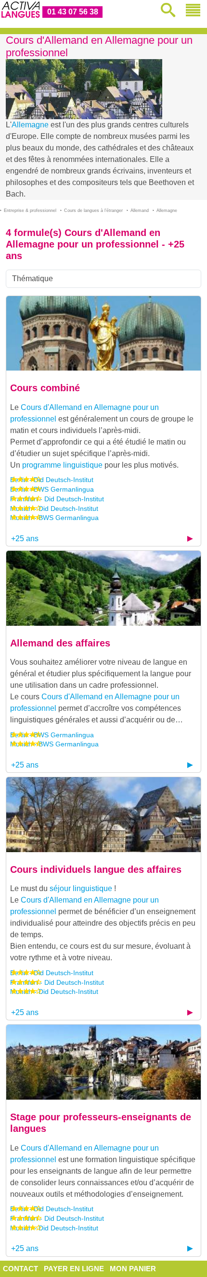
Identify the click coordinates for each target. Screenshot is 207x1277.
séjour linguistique (81, 888)
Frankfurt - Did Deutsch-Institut (57, 499)
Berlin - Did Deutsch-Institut (51, 480)
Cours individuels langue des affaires (95, 869)
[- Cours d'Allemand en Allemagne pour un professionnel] (103, 333)
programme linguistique (62, 465)
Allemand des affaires (60, 643)
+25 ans (25, 538)
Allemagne (30, 125)
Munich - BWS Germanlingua (54, 517)
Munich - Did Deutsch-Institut (54, 508)
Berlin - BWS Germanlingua (52, 489)
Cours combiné (45, 388)
